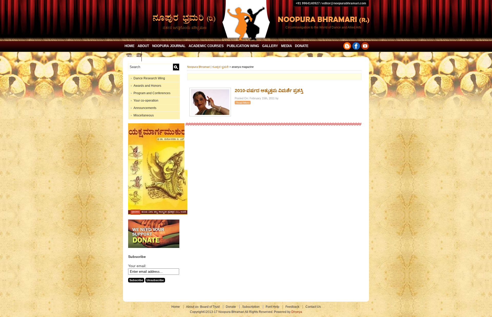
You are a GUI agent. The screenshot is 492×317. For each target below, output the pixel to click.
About (143, 46)
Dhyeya (296, 312)
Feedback (292, 307)
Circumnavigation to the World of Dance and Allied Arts (323, 27)
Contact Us (313, 307)
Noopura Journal (169, 46)
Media (286, 46)
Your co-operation (146, 100)
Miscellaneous (144, 115)
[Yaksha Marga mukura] (157, 214)
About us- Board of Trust (203, 307)
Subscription (251, 307)
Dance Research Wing (149, 78)
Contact (132, 56)
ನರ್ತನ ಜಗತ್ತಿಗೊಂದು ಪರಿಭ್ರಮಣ (185, 28)
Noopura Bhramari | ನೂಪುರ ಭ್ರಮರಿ (208, 66)
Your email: (137, 266)
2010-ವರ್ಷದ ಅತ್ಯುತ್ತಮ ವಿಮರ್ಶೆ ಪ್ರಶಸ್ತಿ (269, 90)
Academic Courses (206, 46)
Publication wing (243, 46)
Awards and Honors (147, 86)
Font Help (272, 307)
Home (130, 46)
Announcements (145, 108)
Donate (302, 46)
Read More (243, 102)
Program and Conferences (152, 93)
